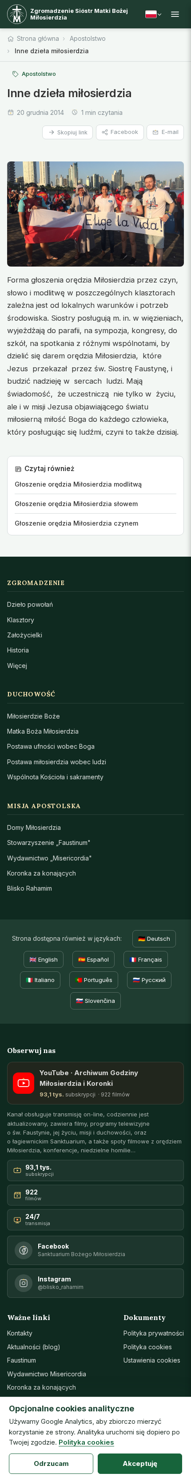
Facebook (124, 132)
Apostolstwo (88, 38)
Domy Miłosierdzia (34, 827)
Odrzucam (51, 1463)
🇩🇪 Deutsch (154, 938)
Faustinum (21, 1360)
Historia (18, 650)
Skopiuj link (72, 132)
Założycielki (24, 635)
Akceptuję (140, 1463)
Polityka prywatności (153, 1333)
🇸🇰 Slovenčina (95, 1000)
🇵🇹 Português (93, 979)
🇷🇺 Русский (149, 979)
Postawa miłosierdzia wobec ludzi (56, 762)
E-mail (170, 132)
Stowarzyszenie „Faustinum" (49, 842)
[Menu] (175, 14)
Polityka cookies (147, 1347)
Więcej (17, 665)
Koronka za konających (41, 873)
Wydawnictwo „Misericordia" (49, 858)
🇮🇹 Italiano (40, 979)
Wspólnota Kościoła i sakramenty (55, 777)
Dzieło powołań (30, 604)
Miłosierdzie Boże (33, 716)
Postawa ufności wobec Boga (51, 746)
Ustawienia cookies (151, 1360)
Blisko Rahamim (29, 888)
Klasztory (20, 620)
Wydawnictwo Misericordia (46, 1374)
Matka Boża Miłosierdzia (43, 731)
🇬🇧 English (43, 959)
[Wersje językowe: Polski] (153, 14)
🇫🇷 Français (145, 959)
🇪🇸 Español (93, 959)
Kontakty (19, 1333)
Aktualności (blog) (33, 1347)
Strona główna (38, 38)
